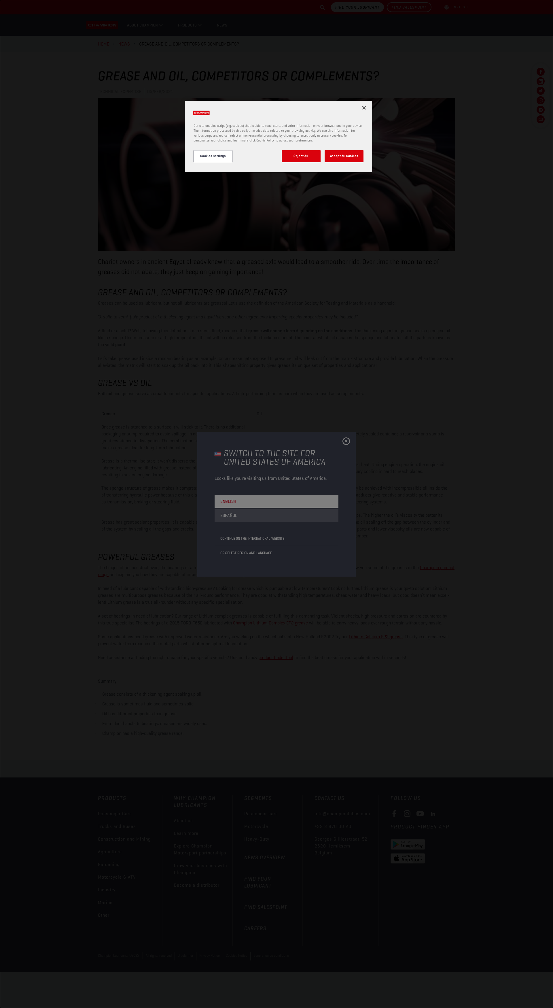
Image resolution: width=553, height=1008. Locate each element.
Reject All (300, 156)
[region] (278, 136)
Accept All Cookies (344, 156)
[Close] (364, 107)
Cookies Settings (213, 156)
